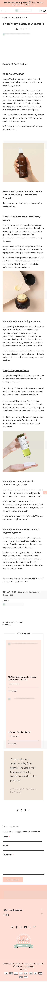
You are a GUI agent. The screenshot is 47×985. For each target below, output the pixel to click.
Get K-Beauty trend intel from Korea (23, 890)
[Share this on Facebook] (21, 811)
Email (6, 845)
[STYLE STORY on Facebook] (17, 927)
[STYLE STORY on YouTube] (26, 927)
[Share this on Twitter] (17, 811)
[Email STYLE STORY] (34, 927)
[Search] (40, 10)
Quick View (23, 662)
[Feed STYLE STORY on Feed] (21, 927)
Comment (8, 854)
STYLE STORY (15, 964)
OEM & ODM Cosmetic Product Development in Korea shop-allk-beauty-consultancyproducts (23, 658)
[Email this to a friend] (29, 811)
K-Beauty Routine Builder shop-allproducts (23, 713)
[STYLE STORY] (23, 10)
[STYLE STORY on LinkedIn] (30, 927)
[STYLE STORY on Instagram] (12, 927)
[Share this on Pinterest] (25, 811)
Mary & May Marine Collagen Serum (21, 321)
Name (6, 836)
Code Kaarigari (28, 967)
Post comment (13, 880)
